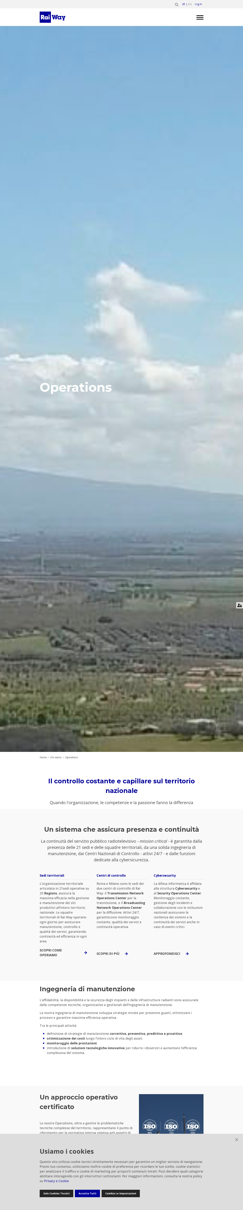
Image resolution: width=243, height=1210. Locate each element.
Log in (198, 4)
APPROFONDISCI (167, 953)
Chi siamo (56, 757)
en (190, 4)
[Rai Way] (53, 17)
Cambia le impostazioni (120, 1193)
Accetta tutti (87, 1193)
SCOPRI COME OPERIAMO (51, 952)
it (184, 4)
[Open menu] (199, 17)
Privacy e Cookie (56, 1181)
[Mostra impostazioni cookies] (239, 605)
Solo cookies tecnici (56, 1193)
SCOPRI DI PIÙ (108, 953)
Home (43, 757)
